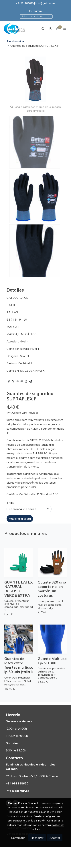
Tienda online (15, 41)
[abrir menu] (65, 28)
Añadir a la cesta (20, 518)
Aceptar (55, 838)
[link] (14, 28)
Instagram (35, 11)
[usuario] (50, 28)
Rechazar (37, 838)
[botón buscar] (43, 28)
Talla (10, 503)
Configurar (18, 838)
